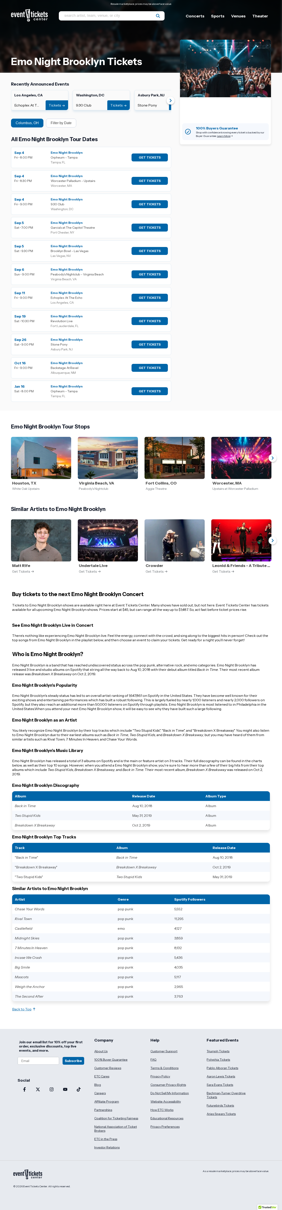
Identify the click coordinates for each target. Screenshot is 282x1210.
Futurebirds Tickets (220, 1105)
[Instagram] (51, 1089)
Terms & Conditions (164, 1068)
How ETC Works (161, 1110)
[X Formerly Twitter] (38, 1089)
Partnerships (103, 1110)
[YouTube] (65, 1089)
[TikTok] (78, 1089)
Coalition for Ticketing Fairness (116, 1118)
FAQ (153, 1060)
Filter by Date (61, 123)
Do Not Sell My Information (169, 1093)
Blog (97, 1085)
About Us (101, 1051)
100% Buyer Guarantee (111, 1060)
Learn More (223, 136)
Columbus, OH (27, 123)
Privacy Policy (160, 1076)
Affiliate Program (106, 1101)
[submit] (158, 15)
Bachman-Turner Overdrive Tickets (226, 1095)
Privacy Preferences (165, 1127)
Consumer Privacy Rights (168, 1085)
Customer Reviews (107, 1068)
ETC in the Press (105, 1139)
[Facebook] (24, 1089)
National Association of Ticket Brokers (115, 1129)
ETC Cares (101, 1076)
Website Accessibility (165, 1101)
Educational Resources (166, 1118)
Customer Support (163, 1051)
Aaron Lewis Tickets (221, 1076)
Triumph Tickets (218, 1051)
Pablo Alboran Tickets (222, 1068)
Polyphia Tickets (218, 1060)
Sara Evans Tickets (220, 1085)
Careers (100, 1093)
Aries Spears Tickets (221, 1114)
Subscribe (73, 1061)
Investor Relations (107, 1147)
